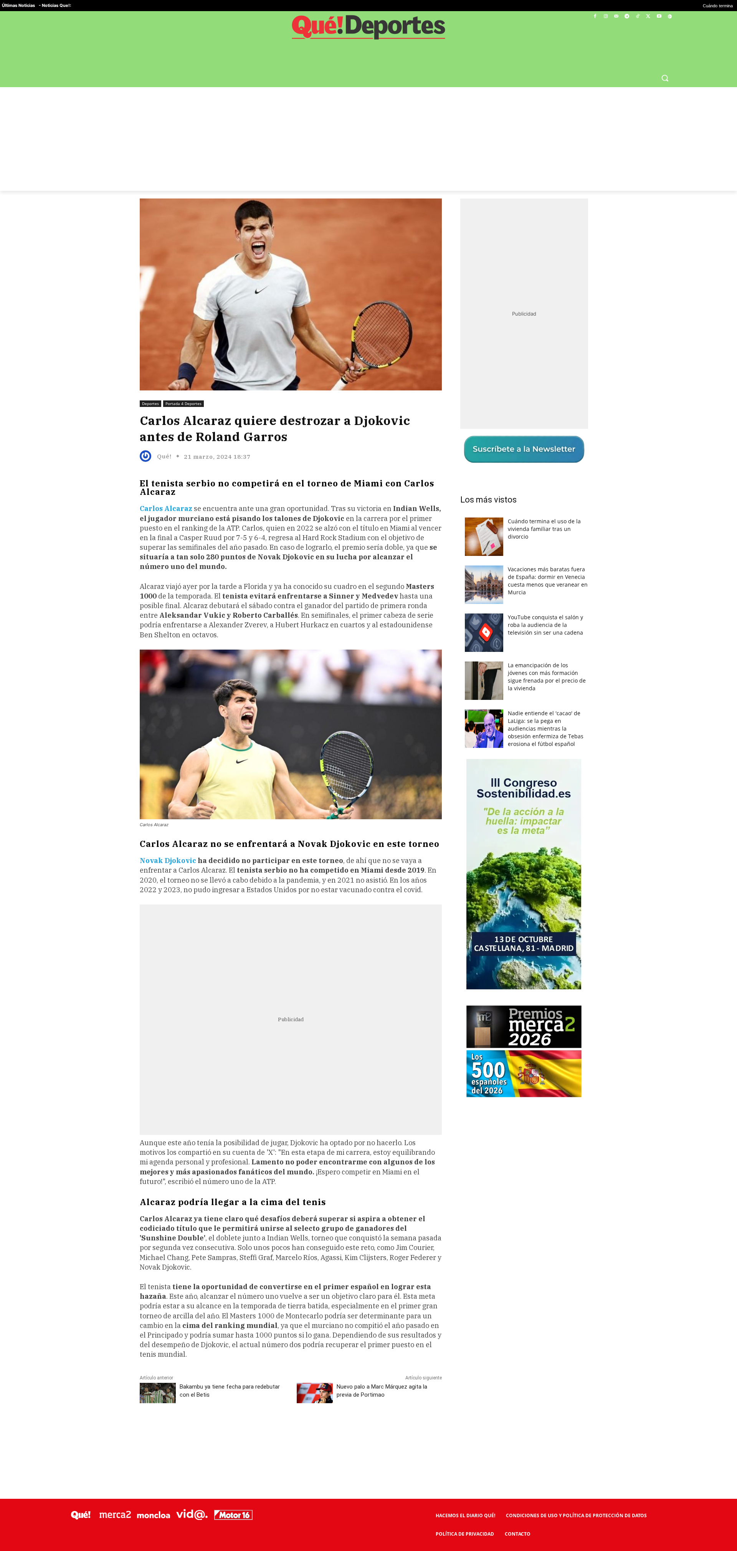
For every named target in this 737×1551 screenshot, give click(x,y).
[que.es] (368, 30)
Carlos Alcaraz (166, 508)
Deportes (150, 403)
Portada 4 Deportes (183, 403)
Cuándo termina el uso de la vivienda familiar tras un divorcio (544, 529)
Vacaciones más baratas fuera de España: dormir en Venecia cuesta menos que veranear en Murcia (548, 581)
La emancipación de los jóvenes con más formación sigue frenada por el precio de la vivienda (547, 676)
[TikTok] (637, 16)
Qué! (164, 456)
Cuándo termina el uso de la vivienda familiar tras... (680, 5)
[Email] (308, 1431)
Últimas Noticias (18, 5)
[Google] (669, 16)
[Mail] (616, 16)
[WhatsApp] (255, 1431)
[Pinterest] (237, 1431)
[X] (648, 16)
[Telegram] (627, 16)
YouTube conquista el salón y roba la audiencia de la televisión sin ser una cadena (545, 624)
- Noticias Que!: (55, 5)
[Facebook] (595, 16)
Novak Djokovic (168, 860)
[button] (665, 78)
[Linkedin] (290, 1431)
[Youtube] (658, 16)
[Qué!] (147, 456)
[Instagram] (605, 16)
